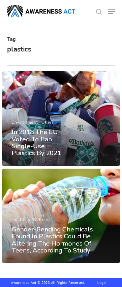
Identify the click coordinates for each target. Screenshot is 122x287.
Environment (25, 122)
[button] (111, 11)
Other (47, 122)
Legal (102, 283)
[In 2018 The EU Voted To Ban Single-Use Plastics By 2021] (61, 118)
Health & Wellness (32, 220)
